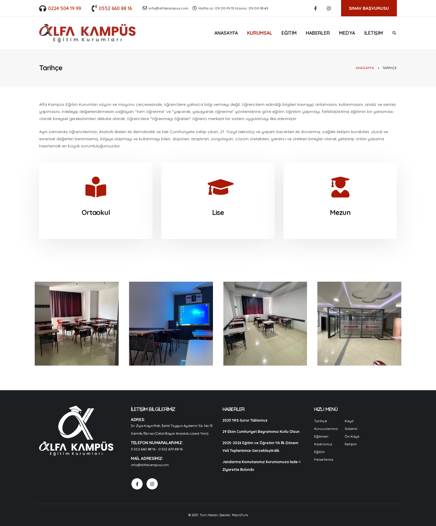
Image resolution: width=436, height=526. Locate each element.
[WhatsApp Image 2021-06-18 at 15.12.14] (359, 324)
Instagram (152, 484)
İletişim (373, 33)
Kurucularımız (326, 428)
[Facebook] (315, 8)
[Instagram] (328, 8)
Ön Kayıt (352, 436)
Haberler (318, 33)
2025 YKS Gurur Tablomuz (245, 420)
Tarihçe (320, 421)
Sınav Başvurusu (369, 8)
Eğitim (289, 33)
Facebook (137, 484)
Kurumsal (259, 33)
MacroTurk (240, 515)
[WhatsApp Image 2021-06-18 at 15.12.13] (265, 324)
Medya (347, 33)
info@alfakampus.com (168, 8)
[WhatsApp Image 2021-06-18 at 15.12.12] (171, 324)
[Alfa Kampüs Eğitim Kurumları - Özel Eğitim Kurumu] (87, 33)
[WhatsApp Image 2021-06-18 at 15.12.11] (77, 324)
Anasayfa (226, 33)
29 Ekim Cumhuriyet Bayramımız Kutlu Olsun (261, 431)
